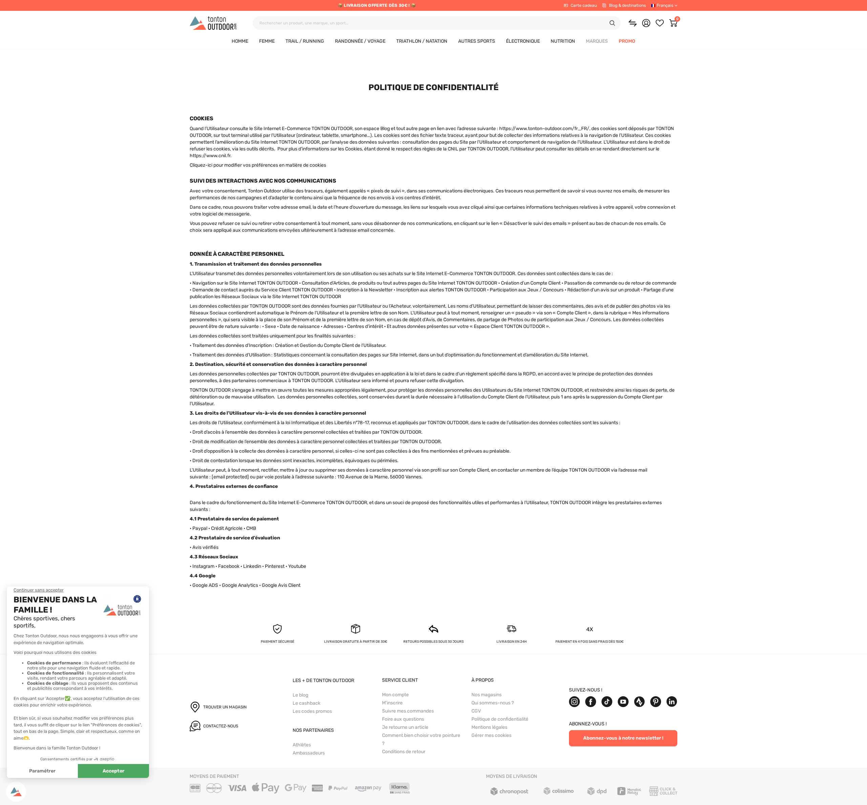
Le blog (300, 695)
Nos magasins (486, 695)
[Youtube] (623, 701)
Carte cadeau (584, 5)
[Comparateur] (633, 23)
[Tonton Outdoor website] (213, 23)
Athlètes (302, 745)
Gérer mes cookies (491, 735)
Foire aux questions (403, 719)
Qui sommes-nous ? (492, 703)
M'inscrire (392, 703)
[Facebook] (590, 701)
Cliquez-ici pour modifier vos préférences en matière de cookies (258, 165)
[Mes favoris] (660, 23)
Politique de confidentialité (499, 719)
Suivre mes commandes (408, 711)
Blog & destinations (627, 5)
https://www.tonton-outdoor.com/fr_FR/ (544, 128)
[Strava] (639, 701)
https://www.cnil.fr (210, 156)
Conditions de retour (403, 752)
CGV (476, 711)
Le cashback (306, 703)
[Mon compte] (646, 23)
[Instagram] (574, 701)
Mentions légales (489, 727)
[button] (596, 41)
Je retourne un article (405, 727)
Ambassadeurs (309, 753)
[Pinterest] (655, 701)
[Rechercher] (612, 23)
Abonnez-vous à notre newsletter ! (623, 738)
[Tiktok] (606, 701)
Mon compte (395, 695)
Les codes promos (312, 711)
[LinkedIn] (672, 701)
